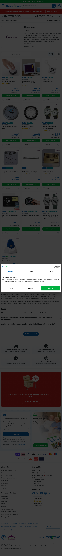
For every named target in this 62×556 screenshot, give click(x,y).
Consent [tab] (10, 271)
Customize (30, 288)
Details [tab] (31, 271)
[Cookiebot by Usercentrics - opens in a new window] (53, 267)
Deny (11, 288)
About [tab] (51, 271)
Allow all (50, 288)
